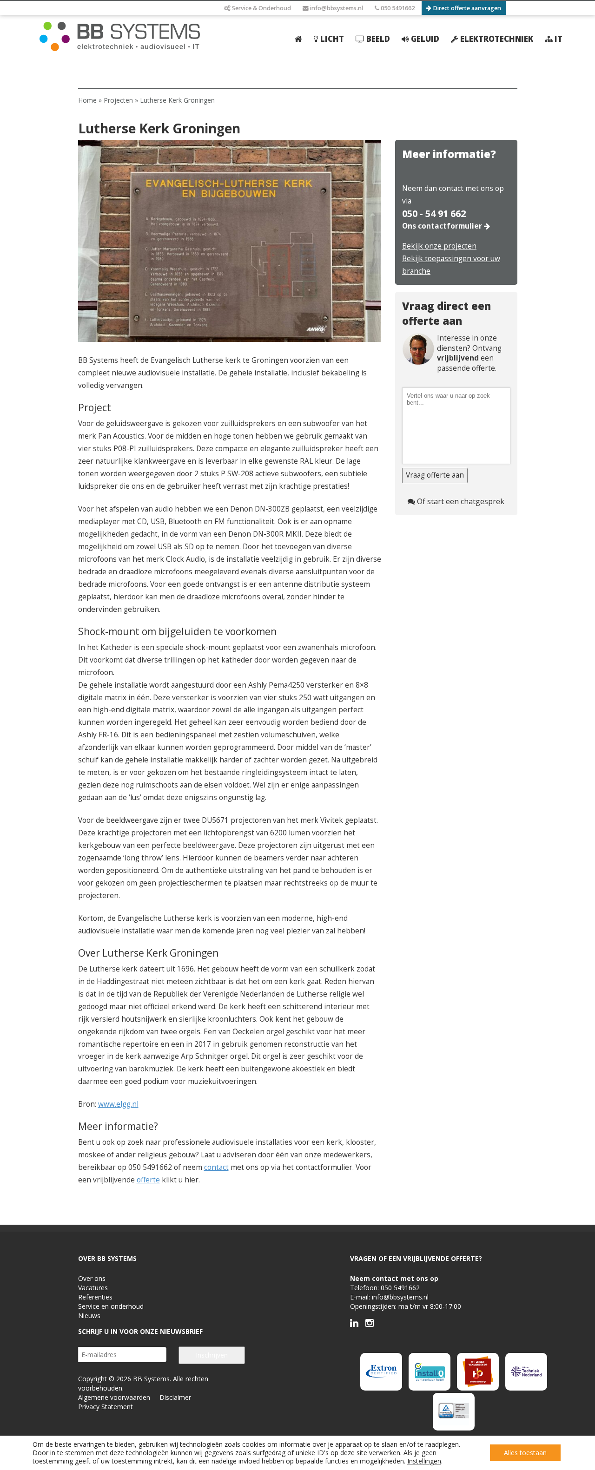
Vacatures (93, 1287)
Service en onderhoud (111, 1306)
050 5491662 (397, 8)
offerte (148, 1180)
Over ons (92, 1278)
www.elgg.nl (118, 1104)
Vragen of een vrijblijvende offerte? (416, 1258)
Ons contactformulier (443, 226)
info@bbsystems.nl (336, 8)
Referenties (95, 1297)
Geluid (424, 38)
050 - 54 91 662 (434, 214)
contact (216, 1167)
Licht (331, 38)
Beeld (377, 38)
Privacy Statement (105, 1406)
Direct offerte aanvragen (466, 8)
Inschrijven (212, 1355)
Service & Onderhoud (261, 8)
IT (557, 38)
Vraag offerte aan (435, 475)
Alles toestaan (525, 1452)
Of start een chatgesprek (459, 501)
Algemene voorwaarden (114, 1397)
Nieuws (89, 1315)
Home (87, 100)
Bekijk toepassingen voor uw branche (451, 265)
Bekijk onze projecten (439, 246)
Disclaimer (175, 1397)
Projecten (118, 100)
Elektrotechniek (495, 38)
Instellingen (424, 1461)
